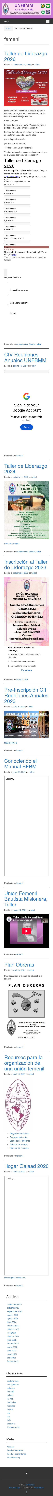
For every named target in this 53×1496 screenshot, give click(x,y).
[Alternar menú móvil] (48, 21)
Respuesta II (14, 1487)
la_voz (10, 1398)
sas (8, 1416)
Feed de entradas (15, 1450)
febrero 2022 (13, 1343)
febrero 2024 (13, 1325)
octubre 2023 (13, 1329)
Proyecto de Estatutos (20, 1133)
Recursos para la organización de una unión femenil (24, 1062)
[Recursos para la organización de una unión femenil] (18, 1105)
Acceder (10, 1446)
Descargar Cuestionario (14, 1277)
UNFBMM (30, 1484)
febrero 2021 (13, 1361)
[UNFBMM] (26, 8)
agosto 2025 (12, 1314)
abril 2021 (11, 1357)
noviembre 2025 (14, 1304)
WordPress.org (13, 1457)
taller (39, 344)
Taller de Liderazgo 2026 (25, 55)
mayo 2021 (12, 1354)
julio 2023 (11, 1332)
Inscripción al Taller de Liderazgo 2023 (25, 564)
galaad (10, 1395)
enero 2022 (12, 1347)
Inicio (8, 28)
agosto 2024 (12, 1318)
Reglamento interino (19, 1137)
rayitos (10, 1409)
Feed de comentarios (16, 1453)
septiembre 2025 (14, 1311)
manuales (11, 1402)
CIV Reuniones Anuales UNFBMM (25, 357)
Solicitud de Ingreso (19, 1144)
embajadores (13, 1384)
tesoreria (11, 1423)
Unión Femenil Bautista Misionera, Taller (25, 898)
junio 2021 (11, 1350)
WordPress (39, 1487)
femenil (32, 344)
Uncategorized (13, 1427)
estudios (11, 1388)
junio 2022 (11, 1339)
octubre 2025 (13, 1307)
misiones (11, 1405)
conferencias (22, 344)
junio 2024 (11, 1322)
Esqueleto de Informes (20, 1140)
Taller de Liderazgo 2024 (25, 468)
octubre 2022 (13, 1336)
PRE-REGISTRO (11, 543)
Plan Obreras (19, 964)
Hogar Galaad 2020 (26, 1165)
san (8, 1412)
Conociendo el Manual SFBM (20, 763)
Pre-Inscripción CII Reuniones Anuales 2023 (26, 695)
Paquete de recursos (19, 1147)
